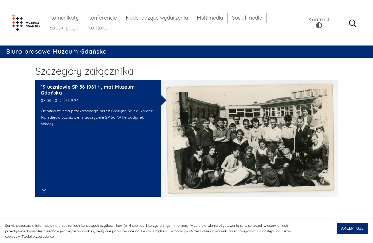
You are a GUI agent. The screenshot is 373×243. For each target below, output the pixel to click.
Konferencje (102, 17)
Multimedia (210, 17)
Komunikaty (64, 17)
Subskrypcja (64, 27)
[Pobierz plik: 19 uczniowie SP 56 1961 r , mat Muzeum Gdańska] (98, 189)
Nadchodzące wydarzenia (157, 17)
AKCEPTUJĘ (352, 228)
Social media (247, 17)
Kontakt (97, 27)
